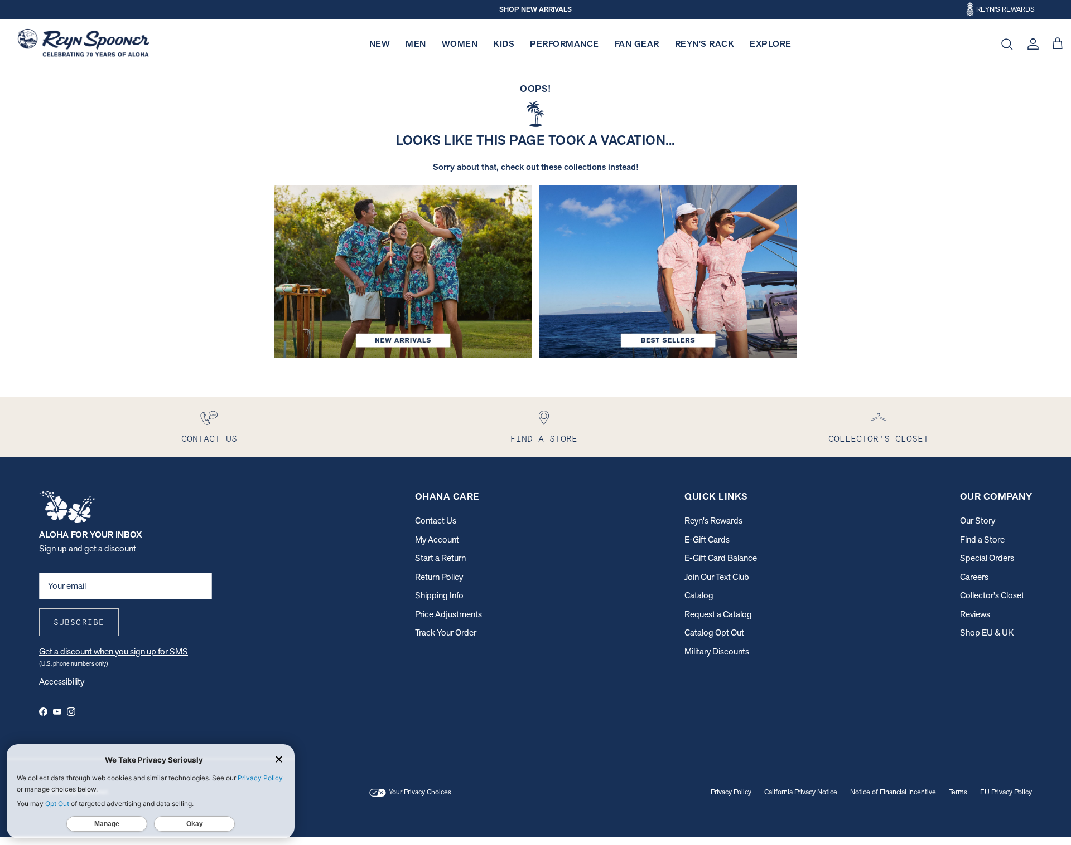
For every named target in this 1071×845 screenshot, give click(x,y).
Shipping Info (439, 595)
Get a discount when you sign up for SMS (113, 651)
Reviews (975, 614)
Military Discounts (716, 651)
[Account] (1031, 44)
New (379, 44)
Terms (958, 792)
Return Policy (439, 577)
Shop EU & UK (987, 632)
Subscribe (79, 622)
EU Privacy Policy (1006, 792)
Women (460, 44)
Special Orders (987, 558)
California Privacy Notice (800, 792)
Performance (564, 44)
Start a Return (440, 558)
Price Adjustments (448, 614)
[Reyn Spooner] (83, 44)
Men (416, 44)
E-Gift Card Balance (720, 558)
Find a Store (982, 539)
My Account (437, 539)
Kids (503, 44)
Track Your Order (445, 632)
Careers (974, 577)
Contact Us (435, 520)
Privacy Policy (731, 792)
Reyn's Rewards (713, 520)
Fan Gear (637, 44)
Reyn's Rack (705, 44)
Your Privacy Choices (419, 792)
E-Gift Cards (707, 539)
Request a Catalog (718, 614)
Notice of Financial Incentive (893, 792)
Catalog (698, 595)
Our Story (977, 520)
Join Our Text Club (716, 577)
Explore (771, 44)
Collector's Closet (992, 595)
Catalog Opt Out (714, 632)
